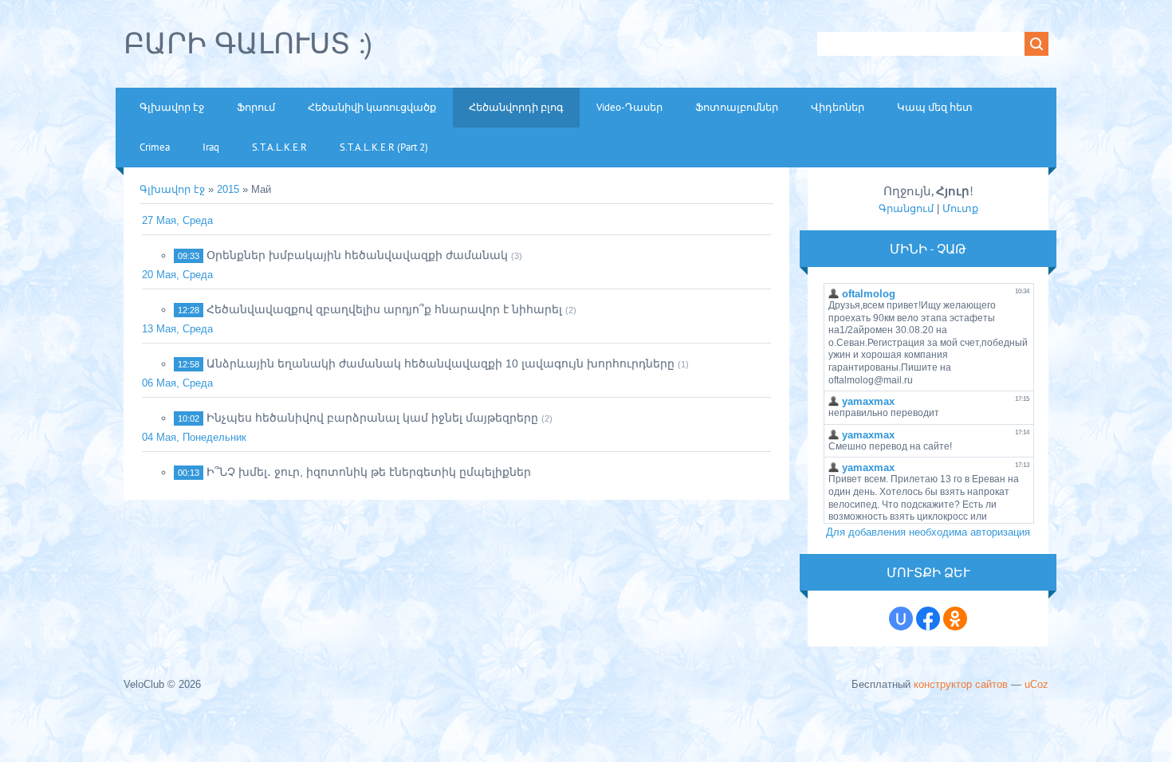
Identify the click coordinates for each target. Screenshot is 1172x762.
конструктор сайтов (961, 684)
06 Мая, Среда (177, 383)
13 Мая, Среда (177, 329)
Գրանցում (906, 208)
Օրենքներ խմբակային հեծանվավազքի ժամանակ (357, 255)
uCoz (1036, 684)
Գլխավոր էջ (172, 189)
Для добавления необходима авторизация (928, 532)
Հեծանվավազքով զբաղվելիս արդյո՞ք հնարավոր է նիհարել (384, 309)
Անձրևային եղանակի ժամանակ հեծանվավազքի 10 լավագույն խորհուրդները (440, 363)
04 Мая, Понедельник (194, 437)
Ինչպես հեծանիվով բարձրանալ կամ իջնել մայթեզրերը (372, 417)
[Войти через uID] (901, 618)
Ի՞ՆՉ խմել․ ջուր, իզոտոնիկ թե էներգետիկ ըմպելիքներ (368, 471)
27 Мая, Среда (177, 220)
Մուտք (960, 208)
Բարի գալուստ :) (248, 42)
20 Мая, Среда (177, 275)
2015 (228, 189)
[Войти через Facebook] (928, 618)
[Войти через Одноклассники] (955, 618)
